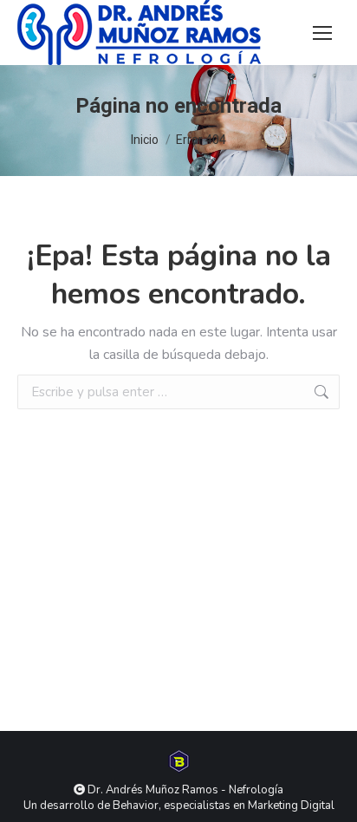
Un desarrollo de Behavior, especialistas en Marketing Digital (178, 805)
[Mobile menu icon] (322, 33)
